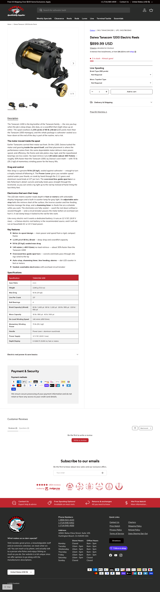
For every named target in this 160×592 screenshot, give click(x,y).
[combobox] (83, 10)
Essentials (118, 18)
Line (92, 18)
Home (9, 24)
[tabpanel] (43, 233)
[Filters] (135, 428)
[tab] (12, 118)
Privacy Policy (116, 530)
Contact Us (124, 2)
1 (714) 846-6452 (66, 523)
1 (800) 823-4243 (66, 520)
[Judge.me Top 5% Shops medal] (119, 486)
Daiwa (92, 30)
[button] (151, 10)
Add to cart (131, 91)
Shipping (93, 48)
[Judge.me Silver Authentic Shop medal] (99, 486)
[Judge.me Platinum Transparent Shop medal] (79, 486)
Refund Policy (134, 530)
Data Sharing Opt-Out (138, 533)
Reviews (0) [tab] (12, 428)
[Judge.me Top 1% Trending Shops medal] (109, 486)
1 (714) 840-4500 (66, 525)
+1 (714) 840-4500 (108, 2)
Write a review (80, 440)
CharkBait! (16, 583)
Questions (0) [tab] (24, 428)
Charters (132, 522)
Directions (116, 541)
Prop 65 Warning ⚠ (98, 112)
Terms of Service (117, 533)
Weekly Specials (44, 18)
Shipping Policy (135, 526)
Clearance (59, 18)
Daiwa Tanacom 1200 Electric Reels (25, 24)
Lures (84, 18)
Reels (69, 18)
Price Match (115, 526)
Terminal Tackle (104, 18)
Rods (77, 18)
